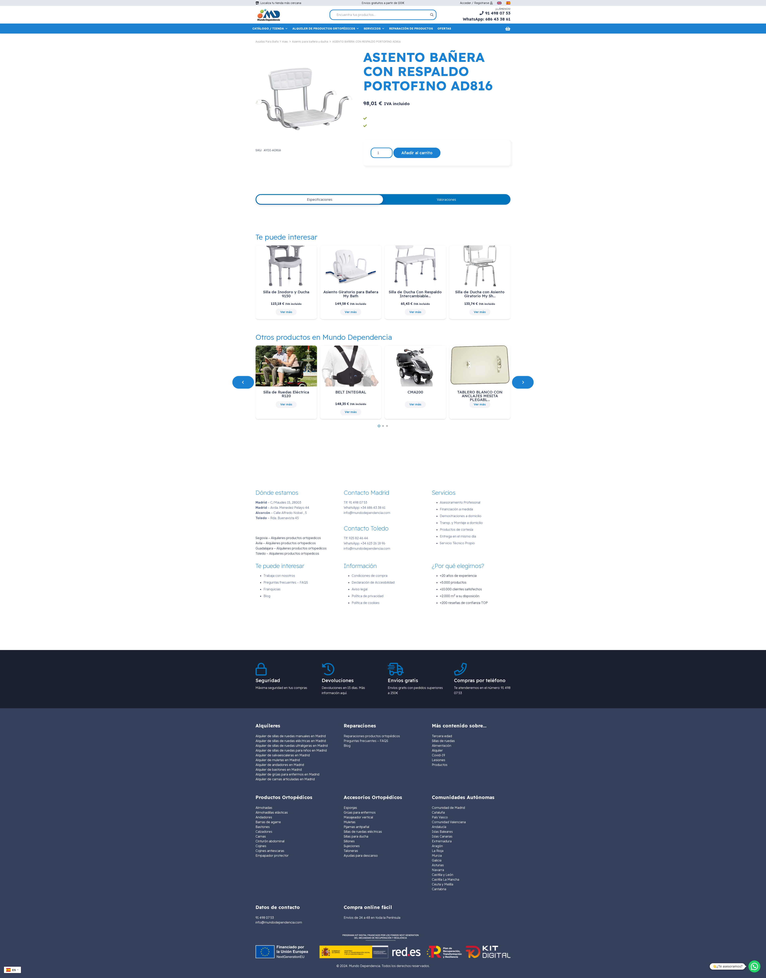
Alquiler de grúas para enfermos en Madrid (287, 774)
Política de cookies (365, 603)
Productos (439, 765)
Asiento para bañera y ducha (310, 41)
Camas (261, 836)
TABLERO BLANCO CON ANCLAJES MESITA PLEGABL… (479, 396)
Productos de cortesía (456, 529)
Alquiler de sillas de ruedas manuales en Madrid (291, 736)
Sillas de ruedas (443, 741)
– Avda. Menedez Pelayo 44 (282, 508)
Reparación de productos (411, 28)
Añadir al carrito (416, 152)
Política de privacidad (367, 596)
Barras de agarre (268, 822)
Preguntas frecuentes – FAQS (286, 582)
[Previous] (243, 382)
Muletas (349, 822)
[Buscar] (431, 14)
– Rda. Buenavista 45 (277, 518)
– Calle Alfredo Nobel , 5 (281, 513)
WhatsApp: (364, 508)
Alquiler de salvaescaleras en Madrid (283, 755)
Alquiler (437, 750)
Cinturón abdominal (270, 841)
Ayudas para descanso (361, 855)
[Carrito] (508, 29)
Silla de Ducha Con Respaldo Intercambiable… (415, 293)
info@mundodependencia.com (367, 513)
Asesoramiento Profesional (460, 502)
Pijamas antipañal (356, 827)
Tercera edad (442, 736)
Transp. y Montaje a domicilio (461, 523)
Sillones (349, 841)
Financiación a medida (456, 509)
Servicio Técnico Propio (457, 543)
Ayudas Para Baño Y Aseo (272, 41)
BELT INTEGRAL (350, 392)
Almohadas (264, 808)
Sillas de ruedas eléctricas (363, 832)
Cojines (261, 846)
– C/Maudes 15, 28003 (278, 502)
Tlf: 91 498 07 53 (355, 502)
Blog (267, 596)
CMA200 (415, 392)
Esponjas (350, 808)
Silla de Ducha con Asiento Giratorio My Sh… (479, 293)
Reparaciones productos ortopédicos (372, 736)
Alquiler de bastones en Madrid (279, 770)
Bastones (263, 827)
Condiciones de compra (369, 576)
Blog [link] (347, 746)
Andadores (264, 817)
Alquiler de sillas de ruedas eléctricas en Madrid (291, 741)
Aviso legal (359, 589)
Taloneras (351, 851)
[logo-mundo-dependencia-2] (268, 14)
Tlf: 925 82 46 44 (356, 538)
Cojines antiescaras (270, 851)
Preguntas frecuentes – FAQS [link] (366, 741)
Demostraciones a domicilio (460, 516)
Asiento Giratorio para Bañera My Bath (350, 293)
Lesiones (438, 760)
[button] (379, 426)
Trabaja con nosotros (279, 576)
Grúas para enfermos (360, 812)
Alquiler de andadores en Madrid (280, 765)
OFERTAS (444, 28)
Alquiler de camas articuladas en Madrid (285, 779)
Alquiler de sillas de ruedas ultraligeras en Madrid (292, 746)
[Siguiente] (523, 382)
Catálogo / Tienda (268, 28)
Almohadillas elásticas (272, 812)
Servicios (372, 28)
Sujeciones (352, 846)
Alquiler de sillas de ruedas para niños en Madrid (291, 750)
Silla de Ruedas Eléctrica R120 (286, 394)
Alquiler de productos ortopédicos (323, 28)
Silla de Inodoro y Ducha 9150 (286, 293)
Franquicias (272, 589)
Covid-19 (438, 755)
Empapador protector (272, 855)
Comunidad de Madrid (448, 808)
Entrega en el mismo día (458, 536)
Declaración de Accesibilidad (373, 582)
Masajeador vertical (358, 817)
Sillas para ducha (356, 836)
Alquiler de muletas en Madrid (278, 760)
